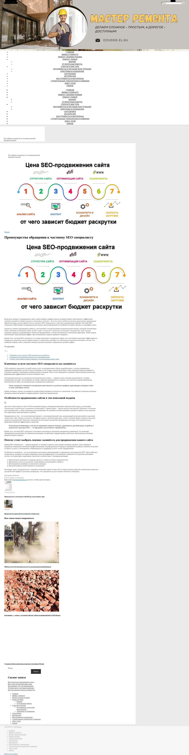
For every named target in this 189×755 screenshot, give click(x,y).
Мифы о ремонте (70, 54)
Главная (70, 52)
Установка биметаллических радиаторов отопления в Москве (24, 664)
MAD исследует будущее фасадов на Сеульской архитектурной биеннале (27, 567)
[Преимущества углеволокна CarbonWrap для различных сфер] (8, 490)
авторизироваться (19, 480)
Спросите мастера (70, 66)
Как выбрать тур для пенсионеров (20, 686)
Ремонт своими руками (70, 57)
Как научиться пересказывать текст (21, 682)
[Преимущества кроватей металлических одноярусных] (8, 507)
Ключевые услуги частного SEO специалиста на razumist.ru (29, 355)
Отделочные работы (72, 64)
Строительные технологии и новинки (70, 81)
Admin (8, 482)
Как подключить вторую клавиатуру (21, 690)
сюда (15, 323)
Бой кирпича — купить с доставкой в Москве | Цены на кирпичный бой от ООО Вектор (32, 615)
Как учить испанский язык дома (20, 684)
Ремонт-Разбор (70, 59)
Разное (70, 86)
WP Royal (17, 727)
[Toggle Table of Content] (6, 351)
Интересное (70, 76)
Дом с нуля (70, 83)
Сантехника (70, 74)
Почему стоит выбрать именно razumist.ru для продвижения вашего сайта (34, 359)
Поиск (10, 668)
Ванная (72, 62)
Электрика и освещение (72, 71)
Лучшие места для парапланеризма (21, 688)
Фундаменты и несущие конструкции (72, 69)
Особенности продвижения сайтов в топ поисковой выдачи (30, 357)
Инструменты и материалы (70, 78)
